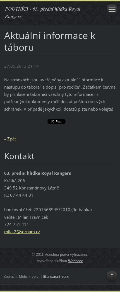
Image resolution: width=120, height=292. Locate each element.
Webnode (75, 261)
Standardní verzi (56, 276)
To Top (112, 276)
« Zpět (10, 139)
